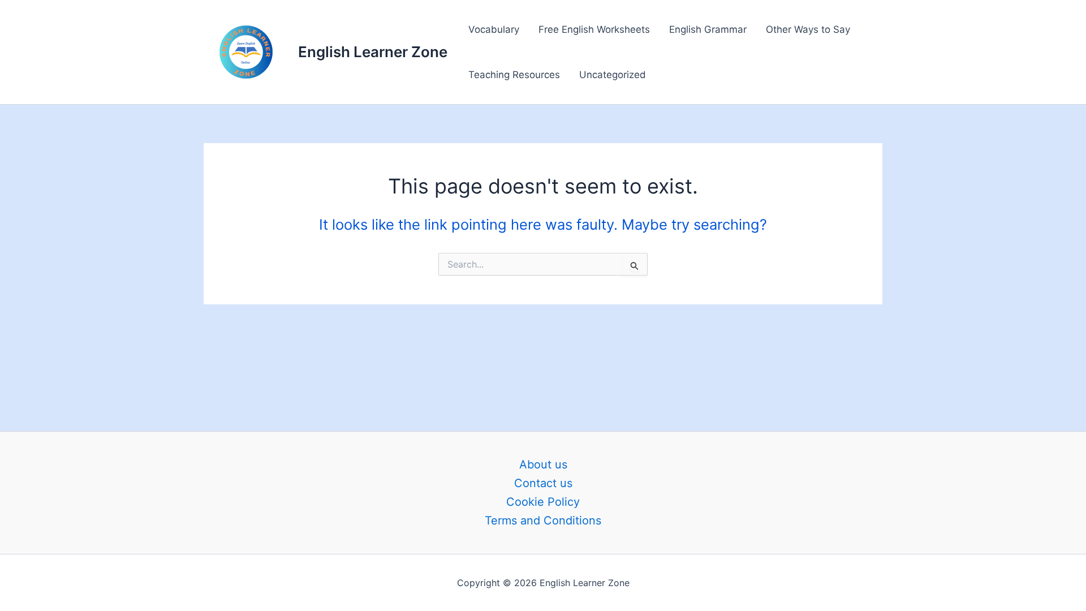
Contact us (543, 483)
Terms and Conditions (543, 520)
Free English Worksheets (594, 29)
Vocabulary (493, 29)
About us (543, 464)
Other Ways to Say (808, 29)
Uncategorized (612, 74)
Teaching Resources (514, 74)
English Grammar (708, 29)
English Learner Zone (372, 52)
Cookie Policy (543, 502)
